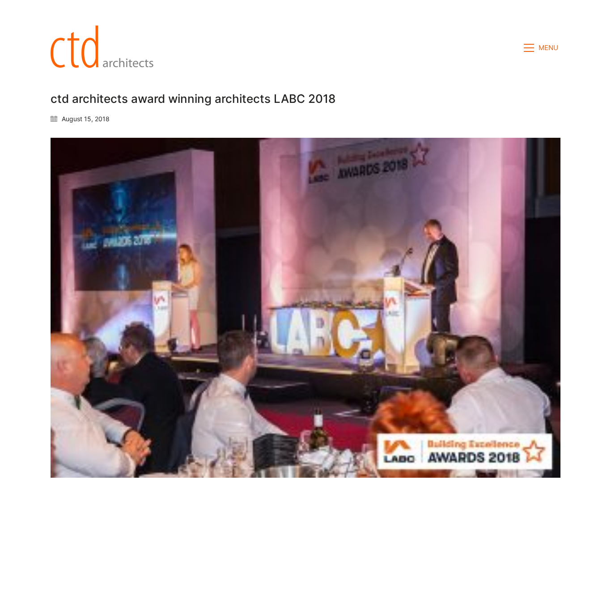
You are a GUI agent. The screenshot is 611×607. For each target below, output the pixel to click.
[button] (542, 48)
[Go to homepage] (105, 47)
